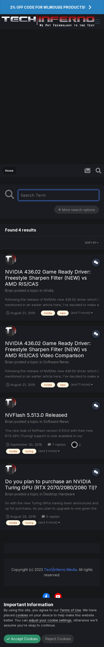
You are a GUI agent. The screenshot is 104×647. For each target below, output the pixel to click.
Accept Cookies (24, 639)
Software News (56, 362)
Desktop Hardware (59, 494)
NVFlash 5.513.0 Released (36, 415)
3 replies (52, 516)
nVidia (48, 290)
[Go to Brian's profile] (10, 259)
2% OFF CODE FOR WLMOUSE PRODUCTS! (47, 7)
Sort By (91, 242)
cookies (22, 615)
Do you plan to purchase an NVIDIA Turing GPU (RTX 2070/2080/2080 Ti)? (51, 484)
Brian (9, 290)
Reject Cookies (57, 639)
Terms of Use (70, 610)
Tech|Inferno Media (60, 569)
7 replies (58, 444)
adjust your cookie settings (50, 620)
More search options (78, 210)
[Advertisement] (52, 97)
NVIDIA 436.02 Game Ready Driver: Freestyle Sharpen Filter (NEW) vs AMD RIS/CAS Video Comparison (48, 349)
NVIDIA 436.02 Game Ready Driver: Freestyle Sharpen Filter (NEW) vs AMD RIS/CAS (48, 278)
